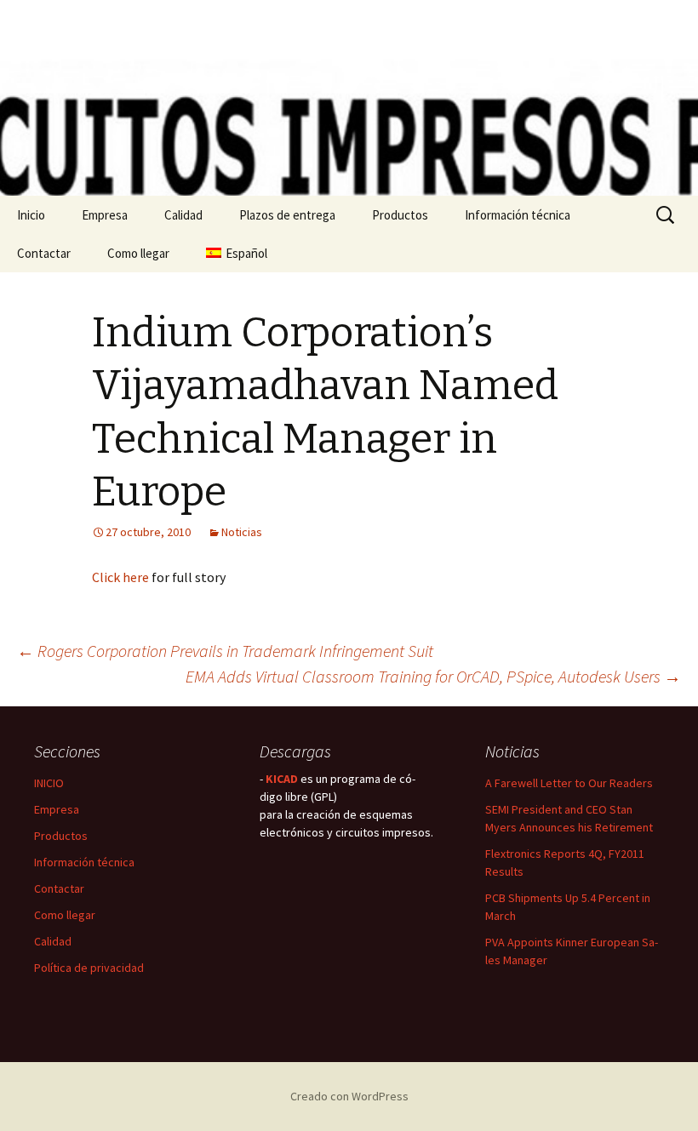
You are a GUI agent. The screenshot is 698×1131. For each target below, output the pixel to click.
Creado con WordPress (349, 1096)
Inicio (31, 215)
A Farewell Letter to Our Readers (569, 783)
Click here (120, 576)
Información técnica (517, 215)
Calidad (183, 215)
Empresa (105, 215)
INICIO (49, 783)
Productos (400, 215)
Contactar (44, 253)
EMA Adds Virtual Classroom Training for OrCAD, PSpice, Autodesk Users (433, 676)
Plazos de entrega (287, 215)
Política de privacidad (89, 967)
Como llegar (138, 253)
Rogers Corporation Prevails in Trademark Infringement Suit (225, 650)
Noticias (241, 532)
